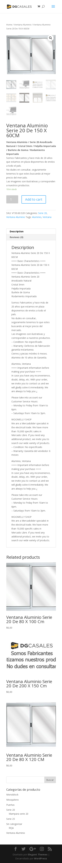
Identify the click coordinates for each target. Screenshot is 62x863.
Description (16, 231)
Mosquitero (12, 799)
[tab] (31, 231)
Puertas (10, 804)
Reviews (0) (16, 237)
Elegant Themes (37, 854)
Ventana (47, 217)
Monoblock (12, 794)
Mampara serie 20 (18, 813)
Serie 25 (10, 818)
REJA (11, 827)
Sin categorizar (14, 824)
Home (9, 24)
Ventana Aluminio (22, 24)
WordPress (40, 858)
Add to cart (33, 199)
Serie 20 (42, 213)
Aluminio (36, 217)
